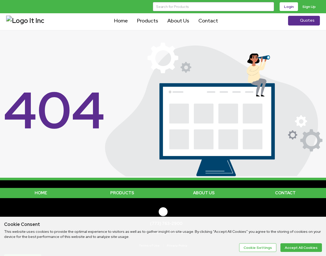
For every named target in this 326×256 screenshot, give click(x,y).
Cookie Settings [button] (257, 247)
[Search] (269, 6)
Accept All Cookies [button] (301, 247)
